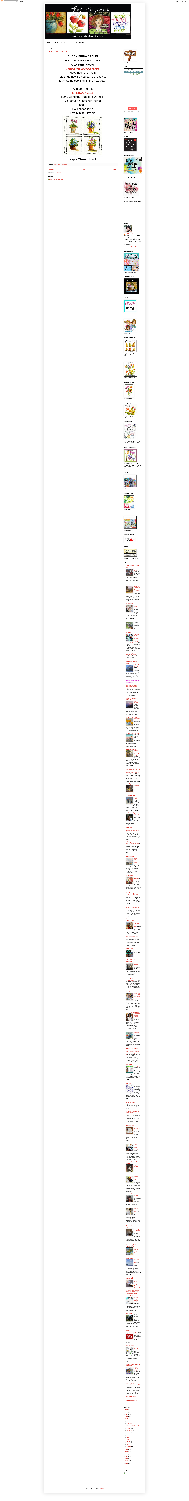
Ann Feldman (129, 875)
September (130, 1430)
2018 (126, 1412)
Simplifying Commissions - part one (137, 1230)
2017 (126, 1414)
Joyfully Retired (130, 979)
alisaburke (129, 632)
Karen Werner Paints (131, 717)
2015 (126, 1419)
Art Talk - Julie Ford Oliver (133, 733)
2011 (126, 1456)
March (128, 1442)
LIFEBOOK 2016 (82, 92)
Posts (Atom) (58, 172)
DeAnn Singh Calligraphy (133, 1012)
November (130, 1423)
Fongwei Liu (129, 1194)
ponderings (129, 827)
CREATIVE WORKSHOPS (83, 68)
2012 (126, 1454)
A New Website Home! (136, 1369)
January (129, 1446)
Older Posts (114, 169)
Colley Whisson (130, 1383)
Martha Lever (129, 233)
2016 (126, 1416)
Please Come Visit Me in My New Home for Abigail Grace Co (132, 1053)
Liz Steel (128, 1175)
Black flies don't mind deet (136, 1261)
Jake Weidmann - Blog (132, 936)
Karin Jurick (137, 814)
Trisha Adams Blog (131, 906)
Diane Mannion (130, 992)
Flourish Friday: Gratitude (136, 1299)
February (129, 1444)
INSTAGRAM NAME (131, 1102)
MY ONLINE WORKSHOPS (61, 42)
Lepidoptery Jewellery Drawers (136, 964)
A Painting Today (130, 813)
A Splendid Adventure (132, 1101)
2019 (126, 1409)
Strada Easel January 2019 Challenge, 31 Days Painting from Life (137, 996)
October (129, 1428)
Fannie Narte (129, 948)
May (128, 1437)
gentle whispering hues (132, 1400)
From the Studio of (131, 1345)
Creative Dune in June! (131, 654)
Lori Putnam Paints (131, 1396)
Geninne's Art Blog (131, 1031)
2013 (126, 1452)
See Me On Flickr (78, 42)
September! (137, 1032)
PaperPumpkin (130, 1125)
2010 (126, 1458)
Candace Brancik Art (131, 795)
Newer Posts (51, 169)
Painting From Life (131, 1143)
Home (48, 42)
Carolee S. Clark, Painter (132, 1111)
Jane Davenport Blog (131, 653)
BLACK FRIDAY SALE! (59, 51)
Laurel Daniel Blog (131, 749)
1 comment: (64, 164)
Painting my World (131, 768)
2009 (126, 1461)
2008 (126, 1463)
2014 (126, 1449)
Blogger (102, 1488)
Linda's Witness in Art (132, 621)
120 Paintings (129, 1331)
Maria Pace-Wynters (131, 893)
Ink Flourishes (129, 603)
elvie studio (129, 1064)
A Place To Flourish (131, 1296)
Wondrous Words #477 (131, 980)
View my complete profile (130, 247)
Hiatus (135, 1332)
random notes (129, 1313)
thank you (136, 1085)
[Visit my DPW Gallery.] (133, 75)
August (129, 1433)
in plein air (128, 584)
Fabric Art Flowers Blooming (132, 843)
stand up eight (137, 1066)
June (128, 1435)
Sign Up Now (132, 108)
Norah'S (128, 1207)
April (128, 1439)
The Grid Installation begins (136, 1210)
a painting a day (130, 784)
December (130, 1421)
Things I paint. (129, 1258)
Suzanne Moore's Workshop (136, 1348)
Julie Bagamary (130, 842)
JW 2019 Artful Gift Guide (132, 938)
